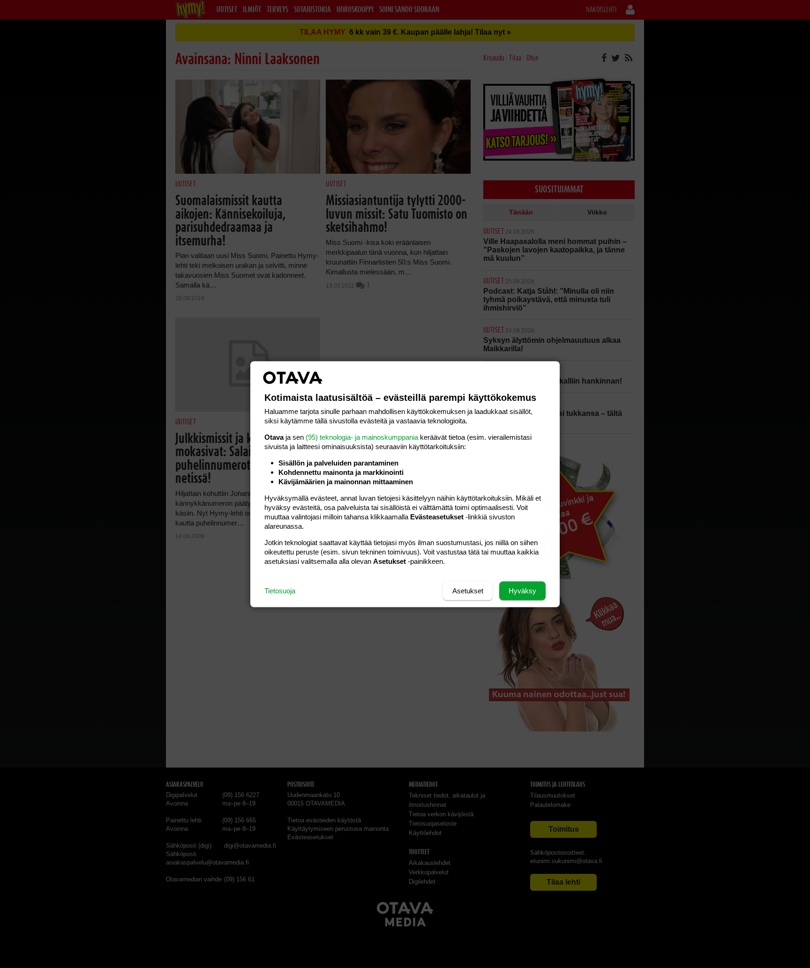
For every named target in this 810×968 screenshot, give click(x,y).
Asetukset (467, 590)
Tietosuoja (279, 590)
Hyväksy (522, 590)
